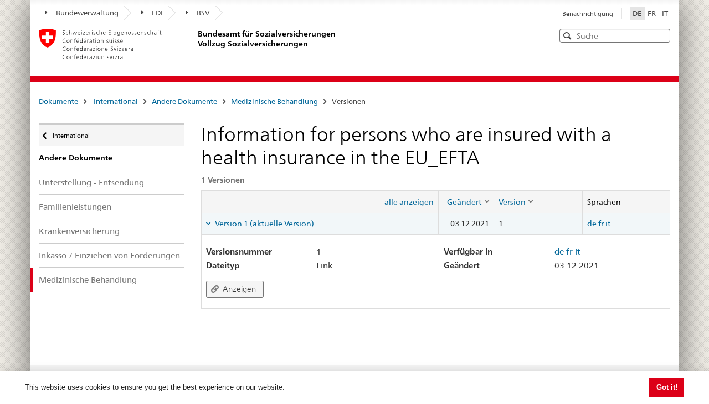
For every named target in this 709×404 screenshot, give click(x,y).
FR (652, 13)
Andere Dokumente (184, 101)
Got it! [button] (666, 387)
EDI (157, 12)
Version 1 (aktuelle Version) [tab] (263, 223)
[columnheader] (466, 201)
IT (665, 13)
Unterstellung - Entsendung (91, 182)
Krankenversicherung (79, 231)
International (116, 101)
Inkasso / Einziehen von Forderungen (109, 255)
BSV (203, 12)
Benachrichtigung (587, 14)
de (592, 223)
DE (638, 13)
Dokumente (58, 101)
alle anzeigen (409, 202)
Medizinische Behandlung (274, 101)
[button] (661, 35)
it (607, 223)
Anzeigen (238, 288)
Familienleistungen (75, 206)
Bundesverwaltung (87, 12)
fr (601, 223)
